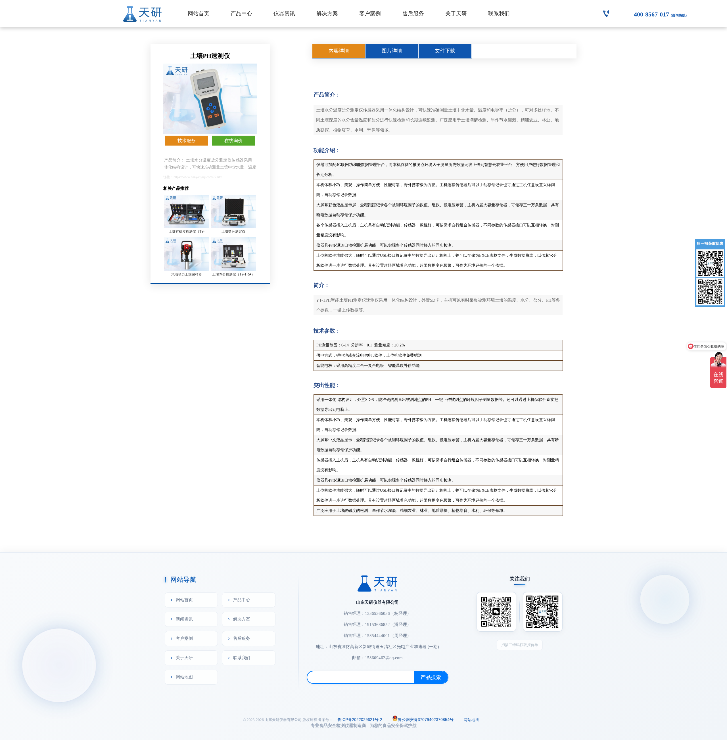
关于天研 (456, 13)
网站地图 (184, 676)
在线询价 (233, 140)
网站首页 (198, 13)
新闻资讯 (184, 619)
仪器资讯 (284, 13)
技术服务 (186, 140)
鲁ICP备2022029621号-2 (359, 719)
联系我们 (499, 13)
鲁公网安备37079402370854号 (426, 719)
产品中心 (241, 13)
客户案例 (370, 13)
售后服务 (413, 13)
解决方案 (327, 13)
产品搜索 (431, 677)
